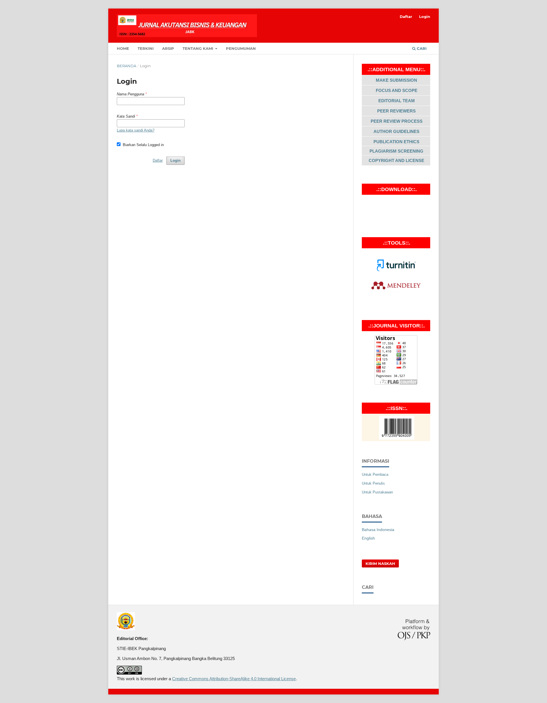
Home (123, 48)
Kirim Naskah (380, 563)
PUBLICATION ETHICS (396, 141)
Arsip (168, 48)
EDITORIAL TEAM (396, 100)
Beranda (126, 65)
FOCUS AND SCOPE (396, 90)
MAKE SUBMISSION (396, 80)
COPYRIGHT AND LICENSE (396, 160)
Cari (421, 48)
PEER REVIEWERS (396, 110)
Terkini (146, 48)
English (368, 538)
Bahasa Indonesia (378, 529)
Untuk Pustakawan (377, 492)
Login (424, 16)
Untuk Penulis (373, 483)
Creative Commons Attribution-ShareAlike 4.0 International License (234, 678)
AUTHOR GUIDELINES (396, 131)
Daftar (406, 16)
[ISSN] (396, 438)
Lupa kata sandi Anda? (135, 130)
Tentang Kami (198, 48)
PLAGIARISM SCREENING (396, 151)
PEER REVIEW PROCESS (397, 121)
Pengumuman (241, 48)
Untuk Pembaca (375, 474)
